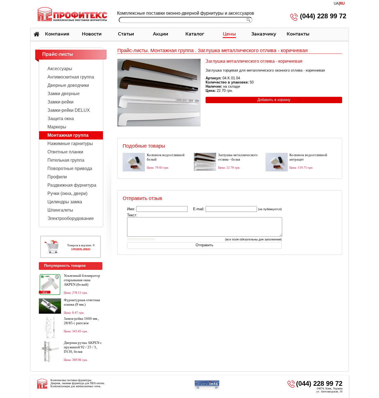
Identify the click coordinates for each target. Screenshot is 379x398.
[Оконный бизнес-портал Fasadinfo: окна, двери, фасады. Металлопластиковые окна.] (207, 388)
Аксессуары (59, 68)
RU (342, 3)
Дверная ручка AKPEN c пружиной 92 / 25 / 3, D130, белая (83, 347)
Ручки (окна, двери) (67, 193)
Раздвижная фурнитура (71, 185)
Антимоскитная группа (70, 77)
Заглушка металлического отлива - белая (238, 157)
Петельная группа (65, 160)
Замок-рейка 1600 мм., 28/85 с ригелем (81, 320)
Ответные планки (65, 151)
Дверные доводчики (68, 85)
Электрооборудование (70, 218)
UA (336, 3)
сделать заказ (80, 248)
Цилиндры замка (64, 201)
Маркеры (56, 127)
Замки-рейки (60, 102)
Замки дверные (63, 93)
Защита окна (60, 118)
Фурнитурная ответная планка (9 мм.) (82, 302)
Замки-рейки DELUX (68, 110)
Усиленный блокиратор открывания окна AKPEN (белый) (82, 280)
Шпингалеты (60, 210)
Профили (57, 176)
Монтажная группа (68, 135)
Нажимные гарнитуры (70, 143)
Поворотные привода (69, 168)
